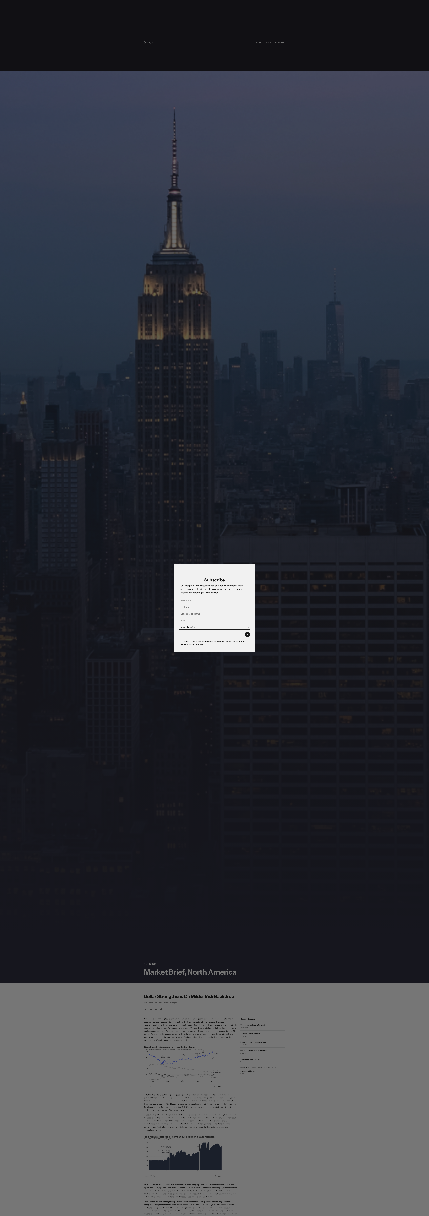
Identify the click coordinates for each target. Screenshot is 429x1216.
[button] (251, 567)
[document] (214, 608)
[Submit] (247, 634)
